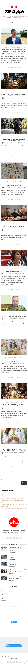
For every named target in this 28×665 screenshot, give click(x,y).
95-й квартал (4, 590)
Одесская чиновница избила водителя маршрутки (13, 508)
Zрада (14, 622)
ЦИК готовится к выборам (14, 271)
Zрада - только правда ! (14, 645)
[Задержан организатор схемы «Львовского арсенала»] (14, 178)
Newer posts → (23, 472)
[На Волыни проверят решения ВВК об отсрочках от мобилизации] (4, 571)
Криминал (17, 47)
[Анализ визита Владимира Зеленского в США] (14, 221)
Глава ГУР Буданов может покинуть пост (14, 316)
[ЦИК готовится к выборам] (14, 265)
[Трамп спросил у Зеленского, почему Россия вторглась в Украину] (14, 399)
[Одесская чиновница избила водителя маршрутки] (4, 578)
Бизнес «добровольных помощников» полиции (14, 360)
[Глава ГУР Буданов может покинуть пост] (14, 311)
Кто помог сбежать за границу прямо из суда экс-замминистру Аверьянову (14, 50)
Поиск (2, 480)
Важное (5, 47)
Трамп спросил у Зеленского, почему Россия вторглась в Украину (14, 405)
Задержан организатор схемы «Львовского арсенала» (14, 184)
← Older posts (4, 472)
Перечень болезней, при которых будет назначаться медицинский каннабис (14, 449)
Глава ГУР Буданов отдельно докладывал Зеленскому (14, 95)
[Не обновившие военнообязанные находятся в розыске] (14, 133)
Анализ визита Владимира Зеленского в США (14, 227)
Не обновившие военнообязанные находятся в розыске (14, 139)
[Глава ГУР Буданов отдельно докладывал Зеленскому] (14, 89)
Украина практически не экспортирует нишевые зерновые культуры (16, 548)
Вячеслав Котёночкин (10, 53)
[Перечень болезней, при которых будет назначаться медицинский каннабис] (14, 443)
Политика (16, 92)
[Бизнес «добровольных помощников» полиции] (14, 354)
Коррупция (11, 47)
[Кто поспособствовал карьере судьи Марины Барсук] (4, 564)
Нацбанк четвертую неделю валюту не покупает (13, 498)
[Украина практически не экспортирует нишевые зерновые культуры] (4, 548)
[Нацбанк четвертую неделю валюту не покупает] (4, 557)
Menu (14, 22)
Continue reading (15, 68)
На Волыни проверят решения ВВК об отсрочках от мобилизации (17, 570)
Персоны (22, 47)
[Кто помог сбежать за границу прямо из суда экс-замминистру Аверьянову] (14, 44)
